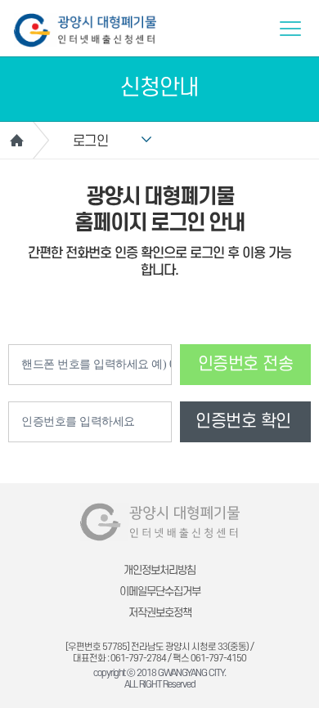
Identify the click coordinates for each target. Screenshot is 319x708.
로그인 (91, 141)
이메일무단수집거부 (159, 591)
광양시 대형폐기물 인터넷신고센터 (85, 30)
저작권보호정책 (159, 613)
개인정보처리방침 (159, 570)
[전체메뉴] (290, 28)
